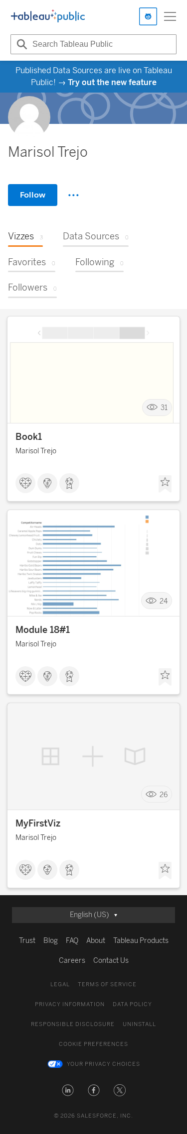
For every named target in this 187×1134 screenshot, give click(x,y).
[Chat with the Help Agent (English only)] (148, 16)
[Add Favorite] (165, 484)
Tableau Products (141, 940)
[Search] (20, 44)
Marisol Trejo (35, 451)
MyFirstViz (37, 823)
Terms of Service (107, 984)
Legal (60, 984)
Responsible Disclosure (73, 1024)
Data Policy (132, 1004)
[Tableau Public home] (48, 16)
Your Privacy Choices (103, 1064)
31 (164, 408)
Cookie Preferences (93, 1044)
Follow (32, 195)
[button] (68, 1090)
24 (164, 601)
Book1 (28, 436)
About (95, 940)
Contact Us (111, 960)
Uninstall (139, 1024)
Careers (72, 960)
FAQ (72, 940)
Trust (27, 940)
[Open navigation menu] (170, 16)
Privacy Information (70, 1004)
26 (164, 794)
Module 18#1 (42, 629)
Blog (50, 940)
